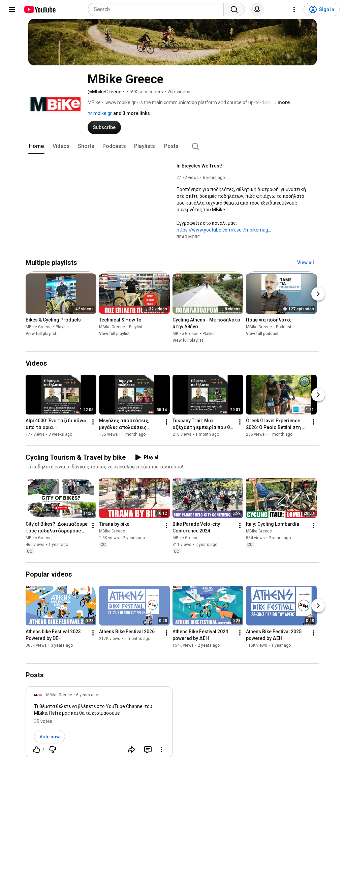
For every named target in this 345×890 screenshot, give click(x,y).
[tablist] (172, 146)
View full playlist (41, 333)
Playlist (62, 327)
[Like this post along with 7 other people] (36, 749)
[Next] (318, 294)
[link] (99, 724)
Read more (188, 237)
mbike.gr (102, 113)
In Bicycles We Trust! (199, 165)
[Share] (131, 749)
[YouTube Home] (39, 9)
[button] (188, 236)
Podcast (283, 327)
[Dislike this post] (52, 749)
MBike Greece (39, 327)
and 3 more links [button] (131, 113)
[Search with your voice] (257, 9)
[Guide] (12, 9)
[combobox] (158, 9)
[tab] (36, 146)
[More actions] (93, 422)
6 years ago (87, 695)
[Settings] (294, 9)
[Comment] (148, 749)
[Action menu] (161, 749)
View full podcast (262, 333)
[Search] (234, 9)
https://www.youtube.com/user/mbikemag (222, 230)
